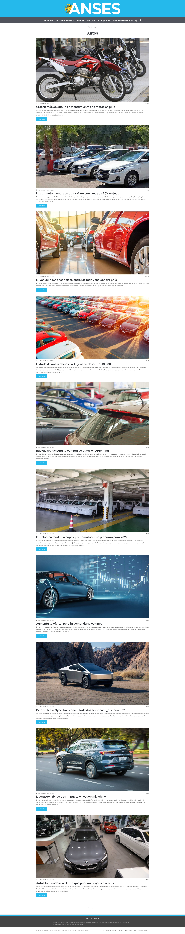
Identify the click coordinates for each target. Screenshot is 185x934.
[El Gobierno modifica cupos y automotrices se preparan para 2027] (92, 500)
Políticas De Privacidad (109, 930)
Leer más (42, 119)
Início (90, 27)
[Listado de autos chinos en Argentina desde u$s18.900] (92, 327)
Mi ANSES (48, 20)
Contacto (120, 930)
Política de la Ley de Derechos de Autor (136, 930)
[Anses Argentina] (92, 8)
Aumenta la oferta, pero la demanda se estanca (69, 623)
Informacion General (65, 20)
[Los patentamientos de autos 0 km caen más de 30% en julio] (92, 156)
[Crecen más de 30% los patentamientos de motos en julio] (92, 70)
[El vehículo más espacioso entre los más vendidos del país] (92, 243)
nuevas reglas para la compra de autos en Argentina (72, 450)
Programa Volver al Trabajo (125, 20)
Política (80, 20)
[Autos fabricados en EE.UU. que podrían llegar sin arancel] (92, 846)
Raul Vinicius (41, 103)
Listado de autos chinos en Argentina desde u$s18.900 (73, 364)
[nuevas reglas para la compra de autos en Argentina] (92, 413)
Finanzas (91, 20)
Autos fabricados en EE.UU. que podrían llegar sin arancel (76, 883)
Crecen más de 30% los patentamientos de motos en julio (75, 106)
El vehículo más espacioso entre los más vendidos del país (76, 279)
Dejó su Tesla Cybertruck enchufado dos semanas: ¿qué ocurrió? (80, 710)
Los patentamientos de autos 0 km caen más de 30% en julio (77, 193)
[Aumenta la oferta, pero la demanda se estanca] (92, 586)
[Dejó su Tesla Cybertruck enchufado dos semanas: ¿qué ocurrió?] (92, 673)
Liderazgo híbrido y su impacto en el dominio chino (71, 796)
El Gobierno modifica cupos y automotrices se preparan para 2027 (81, 537)
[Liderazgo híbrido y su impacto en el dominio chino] (92, 759)
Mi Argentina (104, 20)
